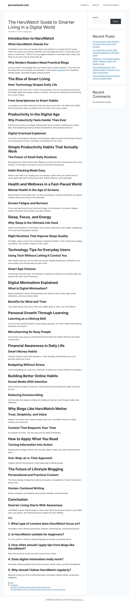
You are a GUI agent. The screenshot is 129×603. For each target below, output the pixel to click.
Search (95, 17)
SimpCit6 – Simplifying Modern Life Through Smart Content (30, 587)
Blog (11, 583)
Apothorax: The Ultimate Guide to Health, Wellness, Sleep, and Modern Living (106, 61)
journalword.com (18, 5)
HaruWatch (61, 70)
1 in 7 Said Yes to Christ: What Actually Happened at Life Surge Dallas (106, 52)
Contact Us (85, 5)
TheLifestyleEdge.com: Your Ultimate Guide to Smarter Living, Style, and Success (37, 589)
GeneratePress (77, 600)
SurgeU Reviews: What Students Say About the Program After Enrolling (106, 44)
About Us (96, 5)
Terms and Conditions (111, 5)
